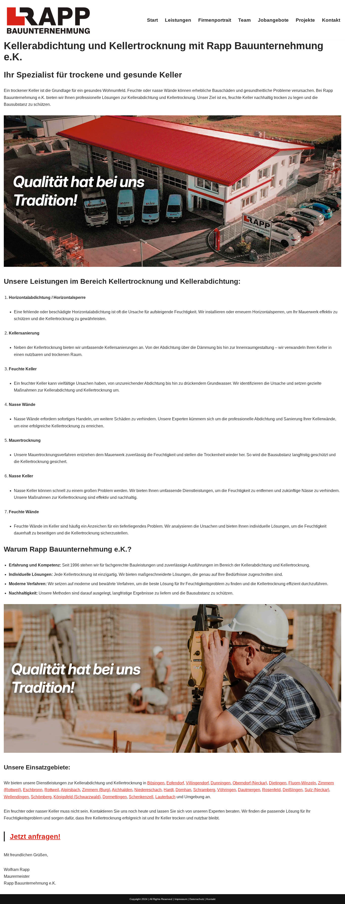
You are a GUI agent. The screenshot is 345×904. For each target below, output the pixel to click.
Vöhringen (226, 790)
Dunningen (221, 783)
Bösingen (155, 783)
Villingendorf (197, 783)
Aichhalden (122, 790)
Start (152, 20)
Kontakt (331, 20)
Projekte (305, 20)
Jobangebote (273, 20)
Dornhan (183, 790)
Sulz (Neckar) (317, 790)
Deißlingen (293, 790)
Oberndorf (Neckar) (250, 783)
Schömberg (41, 797)
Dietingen (277, 783)
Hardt (169, 790)
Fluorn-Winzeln (302, 783)
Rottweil (51, 790)
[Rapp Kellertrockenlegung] (48, 20)
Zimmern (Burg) (96, 790)
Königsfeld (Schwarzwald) (77, 797)
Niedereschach (148, 790)
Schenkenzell (141, 797)
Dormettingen (115, 797)
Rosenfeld (271, 790)
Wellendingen (16, 797)
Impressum (181, 899)
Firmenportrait (214, 20)
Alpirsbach (70, 790)
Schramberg (204, 790)
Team (244, 20)
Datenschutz (196, 899)
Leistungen (178, 20)
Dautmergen (249, 790)
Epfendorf (175, 783)
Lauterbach (165, 797)
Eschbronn (32, 790)
